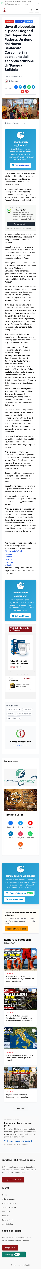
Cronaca (9, 21)
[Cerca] (31, 10)
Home (4, 1195)
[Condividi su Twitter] (20, 87)
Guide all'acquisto (9, 1203)
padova (11, 714)
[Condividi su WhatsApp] (29, 87)
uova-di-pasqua (14, 718)
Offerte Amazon (8, 1199)
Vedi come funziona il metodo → (18, 1141)
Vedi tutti (20, 1108)
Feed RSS (6, 1216)
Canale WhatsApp (21, 893)
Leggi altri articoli (19, 745)
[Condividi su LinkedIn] (24, 87)
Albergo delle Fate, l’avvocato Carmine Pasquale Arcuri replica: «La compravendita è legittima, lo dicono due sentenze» (19, 1018)
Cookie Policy (7, 1224)
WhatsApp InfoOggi (13, 551)
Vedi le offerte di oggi (16, 929)
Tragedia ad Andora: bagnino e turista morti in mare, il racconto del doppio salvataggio (20, 978)
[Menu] (37, 10)
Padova (29, 21)
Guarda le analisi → (21, 224)
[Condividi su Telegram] (33, 87)
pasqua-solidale (14, 709)
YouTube (8, 559)
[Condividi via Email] (22, 91)
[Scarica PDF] (27, 91)
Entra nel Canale (22, 165)
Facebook (9, 554)
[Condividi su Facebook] (16, 87)
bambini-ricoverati (24, 714)
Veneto (19, 21)
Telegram (9, 557)
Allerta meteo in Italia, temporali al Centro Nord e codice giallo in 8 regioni (19, 1057)
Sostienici (6, 1211)
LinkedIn (8, 565)
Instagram (9, 562)
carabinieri (27, 709)
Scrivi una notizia (9, 1207)
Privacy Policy (7, 1220)
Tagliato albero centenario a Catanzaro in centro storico (17, 1096)
